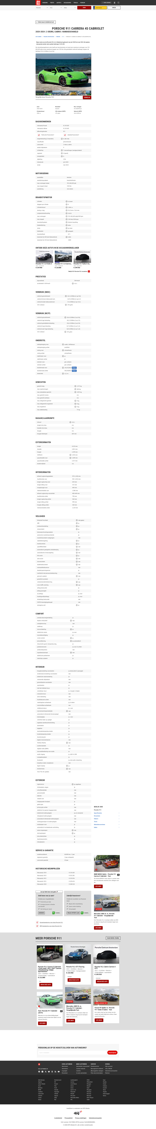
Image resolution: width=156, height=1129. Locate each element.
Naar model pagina (113, 938)
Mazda (72, 1093)
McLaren (73, 1095)
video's (96, 819)
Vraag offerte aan (73, 913)
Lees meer (98, 886)
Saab (88, 1099)
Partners (107, 1073)
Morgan (89, 1084)
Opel (88, 1088)
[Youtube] (59, 1072)
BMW (39, 1090)
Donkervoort (57, 1080)
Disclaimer (65, 1073)
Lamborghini (74, 1080)
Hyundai (56, 1091)
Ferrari (56, 1084)
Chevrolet (41, 1093)
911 (63, 36)
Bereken (41, 913)
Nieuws (45, 2)
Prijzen (74, 367)
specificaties (98, 813)
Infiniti (56, 1093)
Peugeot (89, 1090)
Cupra (39, 1097)
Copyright (64, 1071)
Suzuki (105, 1088)
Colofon (78, 1071)
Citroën (40, 1095)
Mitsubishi (90, 1082)
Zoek (84, 7)
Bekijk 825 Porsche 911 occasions (77, 271)
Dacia (39, 1099)
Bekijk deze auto (46, 984)
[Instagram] (43, 1072)
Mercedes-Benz (75, 1097)
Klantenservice (95, 1066)
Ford (55, 1088)
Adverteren (65, 1068)
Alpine (40, 1082)
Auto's (59, 2)
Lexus (72, 1086)
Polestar (89, 1091)
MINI (88, 1080)
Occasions (67, 2)
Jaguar (56, 1095)
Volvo (104, 1095)
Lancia (72, 1082)
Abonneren (65, 1066)
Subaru (105, 1086)
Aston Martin (41, 1084)
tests (95, 821)
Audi (39, 1086)
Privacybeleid (68, 1118)
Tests (52, 2)
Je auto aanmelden (81, 1073)
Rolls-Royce (90, 1097)
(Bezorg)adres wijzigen (97, 1071)
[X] (46, 1072)
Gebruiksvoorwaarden (111, 1071)
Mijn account (108, 1066)
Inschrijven (112, 1052)
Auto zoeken (38, 36)
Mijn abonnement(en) (97, 1073)
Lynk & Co (73, 1090)
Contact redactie (80, 1068)
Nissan (89, 1086)
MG (71, 1099)
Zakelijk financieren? (73, 135)
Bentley (40, 1088)
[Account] (115, 2)
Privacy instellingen (80, 1118)
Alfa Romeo (41, 1080)
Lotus (72, 1088)
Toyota (105, 1091)
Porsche (58, 36)
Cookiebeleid (58, 1118)
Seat (104, 1080)
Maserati (73, 1091)
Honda (56, 1090)
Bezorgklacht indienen (97, 1068)
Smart (104, 1084)
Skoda (104, 1082)
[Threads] (52, 1072)
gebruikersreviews (99, 824)
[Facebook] (39, 1072)
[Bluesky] (49, 1072)
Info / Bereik (108, 1068)
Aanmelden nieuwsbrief (82, 1066)
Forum (82, 2)
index (95, 827)
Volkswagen (106, 1093)
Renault (89, 1095)
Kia (55, 1099)
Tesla (104, 1090)
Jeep (55, 1097)
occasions (97, 816)
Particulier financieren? (47, 135)
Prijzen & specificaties (49, 36)
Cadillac (40, 1091)
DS (55, 1082)
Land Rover (74, 1084)
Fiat (55, 1086)
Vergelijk (87, 97)
